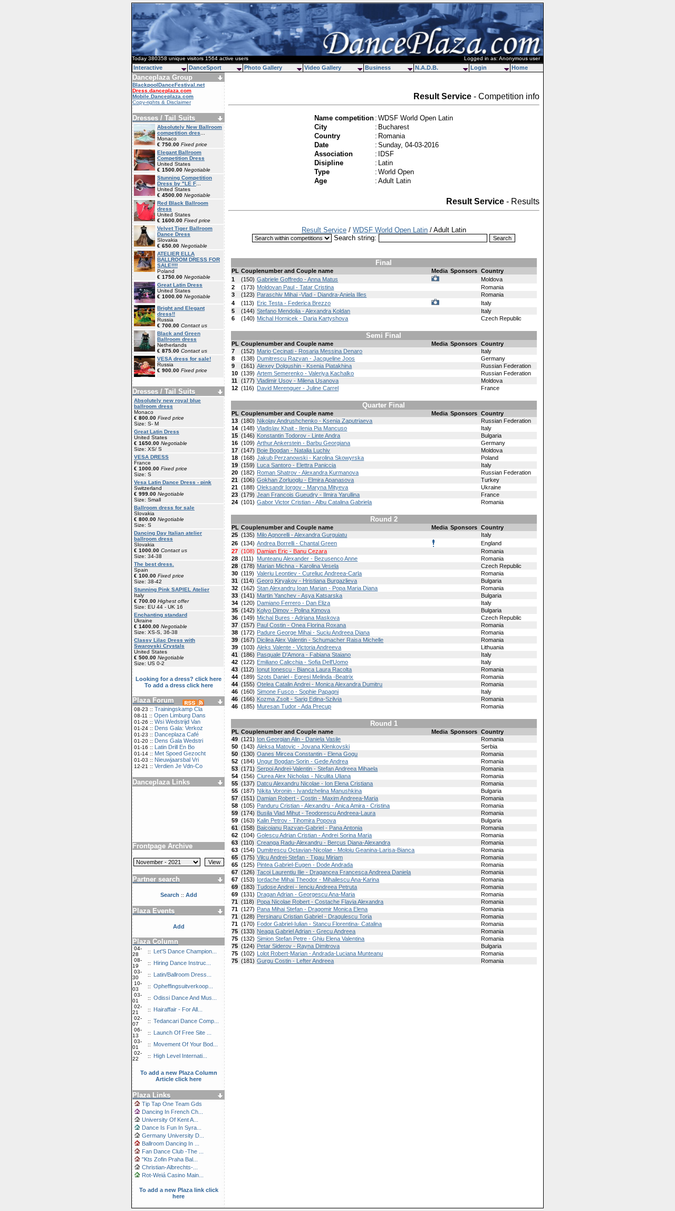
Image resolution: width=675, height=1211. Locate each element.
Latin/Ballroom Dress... (182, 974)
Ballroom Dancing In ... (170, 1143)
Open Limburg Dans (180, 715)
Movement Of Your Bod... (185, 1044)
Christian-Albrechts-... (170, 1167)
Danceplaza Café (177, 734)
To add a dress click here (178, 685)
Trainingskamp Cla (178, 709)
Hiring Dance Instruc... (182, 963)
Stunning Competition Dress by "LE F (184, 180)
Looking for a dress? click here (178, 679)
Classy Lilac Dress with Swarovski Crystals (164, 643)
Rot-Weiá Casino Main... (173, 1175)
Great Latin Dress (179, 285)
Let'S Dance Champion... (185, 951)
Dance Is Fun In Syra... (171, 1127)
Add (179, 926)
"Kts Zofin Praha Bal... (170, 1159)
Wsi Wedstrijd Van (177, 721)
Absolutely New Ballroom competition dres (189, 130)
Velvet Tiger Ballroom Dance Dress (185, 231)
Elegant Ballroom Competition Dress (181, 155)
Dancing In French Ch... (172, 1112)
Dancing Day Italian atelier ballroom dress (168, 536)
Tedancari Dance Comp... (186, 1021)
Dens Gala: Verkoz (179, 728)
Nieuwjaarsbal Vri (177, 759)
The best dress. (154, 564)
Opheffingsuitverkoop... (183, 986)
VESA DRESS (151, 457)
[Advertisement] (178, 810)
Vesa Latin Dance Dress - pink (172, 482)
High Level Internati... (180, 1056)
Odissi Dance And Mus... (185, 998)
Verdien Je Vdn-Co (178, 766)
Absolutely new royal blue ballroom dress (167, 403)
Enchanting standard (160, 615)
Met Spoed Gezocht (180, 753)
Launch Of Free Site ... (182, 1032)
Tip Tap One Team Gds (172, 1104)
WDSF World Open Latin (390, 230)
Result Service (324, 230)
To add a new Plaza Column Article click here (178, 1076)
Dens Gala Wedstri (179, 740)
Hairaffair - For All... (177, 1009)
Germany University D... (173, 1135)
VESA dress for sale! (184, 359)
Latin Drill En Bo (175, 747)
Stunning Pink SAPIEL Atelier (171, 589)
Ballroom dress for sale (164, 507)
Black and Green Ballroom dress (178, 336)
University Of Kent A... (170, 1120)
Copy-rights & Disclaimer (161, 102)
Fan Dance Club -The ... (173, 1151)
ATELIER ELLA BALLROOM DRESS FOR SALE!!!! (188, 259)
